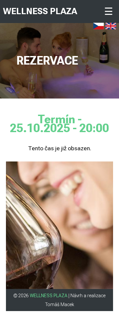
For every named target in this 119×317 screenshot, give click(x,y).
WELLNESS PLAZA (40, 11)
